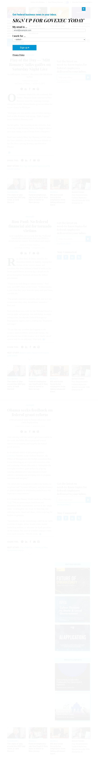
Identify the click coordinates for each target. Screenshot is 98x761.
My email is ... (20, 27)
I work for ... (19, 36)
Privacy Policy (18, 55)
